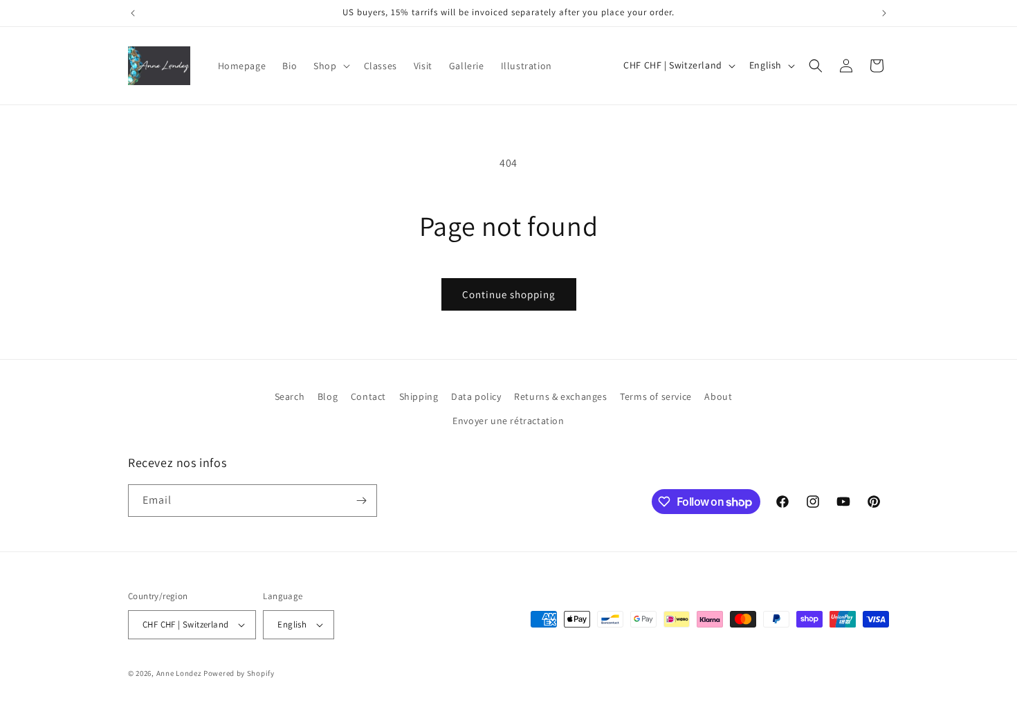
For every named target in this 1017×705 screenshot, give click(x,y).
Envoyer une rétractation (508, 421)
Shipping (419, 396)
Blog (328, 396)
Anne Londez (179, 673)
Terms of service (656, 396)
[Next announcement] (884, 13)
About (718, 396)
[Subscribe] (361, 500)
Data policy (476, 396)
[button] (330, 65)
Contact (368, 396)
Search (290, 396)
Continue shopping (509, 294)
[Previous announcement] (133, 13)
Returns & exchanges (560, 396)
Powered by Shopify (239, 673)
